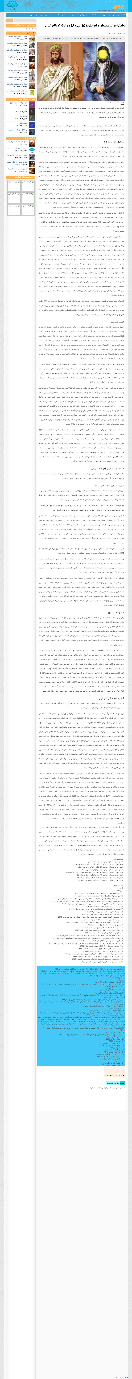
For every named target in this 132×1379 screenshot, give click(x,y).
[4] (57, 184)
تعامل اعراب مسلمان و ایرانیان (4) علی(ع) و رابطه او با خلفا (102, 869)
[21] (69, 461)
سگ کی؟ (24, 109)
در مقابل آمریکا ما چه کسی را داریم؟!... (14, 130)
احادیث (57, 15)
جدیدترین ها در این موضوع (26, 99)
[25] (74, 600)
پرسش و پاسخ (83, 15)
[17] (92, 424)
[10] (112, 295)
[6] (114, 231)
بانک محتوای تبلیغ (105, 15)
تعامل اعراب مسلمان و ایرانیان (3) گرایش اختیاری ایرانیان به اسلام (100, 867)
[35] (47, 818)
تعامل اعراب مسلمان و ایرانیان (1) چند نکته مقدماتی (105, 861)
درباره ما (119, 2)
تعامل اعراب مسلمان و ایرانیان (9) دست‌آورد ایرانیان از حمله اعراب (100, 880)
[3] (80, 175)
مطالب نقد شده (29, 29)
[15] (40, 377)
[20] (116, 457)
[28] (97, 722)
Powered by (122, 1378)
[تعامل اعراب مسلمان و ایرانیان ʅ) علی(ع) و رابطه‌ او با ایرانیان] (81, 71)
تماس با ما (112, 2)
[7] (106, 259)
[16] (90, 382)
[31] (69, 778)
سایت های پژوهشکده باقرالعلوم (25, 177)
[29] (114, 749)
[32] (61, 796)
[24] (80, 572)
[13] (122, 336)
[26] (63, 640)
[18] (112, 434)
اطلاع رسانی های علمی (119, 15)
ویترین (31, 15)
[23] (122, 553)
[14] (80, 358)
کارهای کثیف (23, 116)
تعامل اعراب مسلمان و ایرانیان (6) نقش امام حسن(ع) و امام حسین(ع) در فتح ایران (94, 872)
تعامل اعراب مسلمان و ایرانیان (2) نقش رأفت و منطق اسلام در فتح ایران (98, 864)
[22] (104, 533)
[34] (117, 818)
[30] (84, 767)
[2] (60, 156)
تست (18, 15)
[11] (45, 301)
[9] (69, 277)
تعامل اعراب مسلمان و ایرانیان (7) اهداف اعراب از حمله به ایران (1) (100, 875)
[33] (47, 805)
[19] (116, 443)
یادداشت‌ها (25, 15)
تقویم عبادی (75, 15)
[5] (46, 202)
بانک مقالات (93, 15)
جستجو (105, 2)
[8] (117, 272)
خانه (124, 2)
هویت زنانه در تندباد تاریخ (18, 102)
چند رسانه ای (65, 15)
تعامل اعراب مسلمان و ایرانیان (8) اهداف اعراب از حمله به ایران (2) (100, 877)
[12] (76, 331)
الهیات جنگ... (23, 123)
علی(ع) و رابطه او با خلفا (93, 126)
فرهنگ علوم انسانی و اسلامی (44, 15)
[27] (67, 686)
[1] (94, 156)
